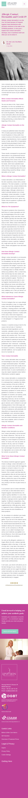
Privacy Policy (6, 751)
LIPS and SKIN (12, 3)
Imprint (4, 748)
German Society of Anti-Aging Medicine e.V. (11, 721)
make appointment (10, 631)
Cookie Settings (6, 754)
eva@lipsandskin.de (11, 691)
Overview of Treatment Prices (10, 739)
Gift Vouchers (5, 736)
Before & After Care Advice (9, 732)
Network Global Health (6, 711)
